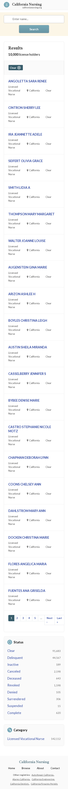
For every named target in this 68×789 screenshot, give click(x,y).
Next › (50, 620)
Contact (55, 768)
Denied (12, 692)
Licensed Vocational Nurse (25, 739)
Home (11, 768)
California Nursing (27, 5)
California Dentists (19, 783)
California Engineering (43, 779)
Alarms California (21, 779)
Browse (26, 768)
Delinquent (15, 658)
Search (34, 29)
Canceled (13, 671)
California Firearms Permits (44, 783)
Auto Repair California (43, 774)
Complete (14, 713)
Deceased (14, 678)
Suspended (15, 706)
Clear (11, 651)
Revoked (13, 685)
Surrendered (16, 699)
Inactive (13, 664)
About (40, 768)
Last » (59, 620)
